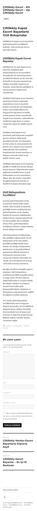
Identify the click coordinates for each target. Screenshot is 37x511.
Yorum (6, 352)
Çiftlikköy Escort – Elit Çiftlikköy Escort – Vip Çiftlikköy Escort (16, 10)
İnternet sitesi (9, 403)
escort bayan (7, 503)
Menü (6, 19)
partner (8, 326)
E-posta (7, 393)
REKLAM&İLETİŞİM (10, 490)
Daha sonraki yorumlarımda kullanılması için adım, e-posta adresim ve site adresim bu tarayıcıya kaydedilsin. (17, 416)
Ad (4, 383)
